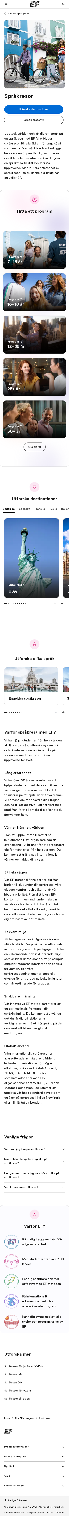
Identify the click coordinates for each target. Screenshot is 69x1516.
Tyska (53, 508)
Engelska (9, 508)
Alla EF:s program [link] (24, 1418)
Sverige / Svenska (17, 1500)
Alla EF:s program (18, 13)
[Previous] (55, 603)
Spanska (24, 508)
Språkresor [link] (45, 1418)
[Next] (62, 603)
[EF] (34, 4)
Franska (39, 508)
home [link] (7, 1418)
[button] (6, 4)
